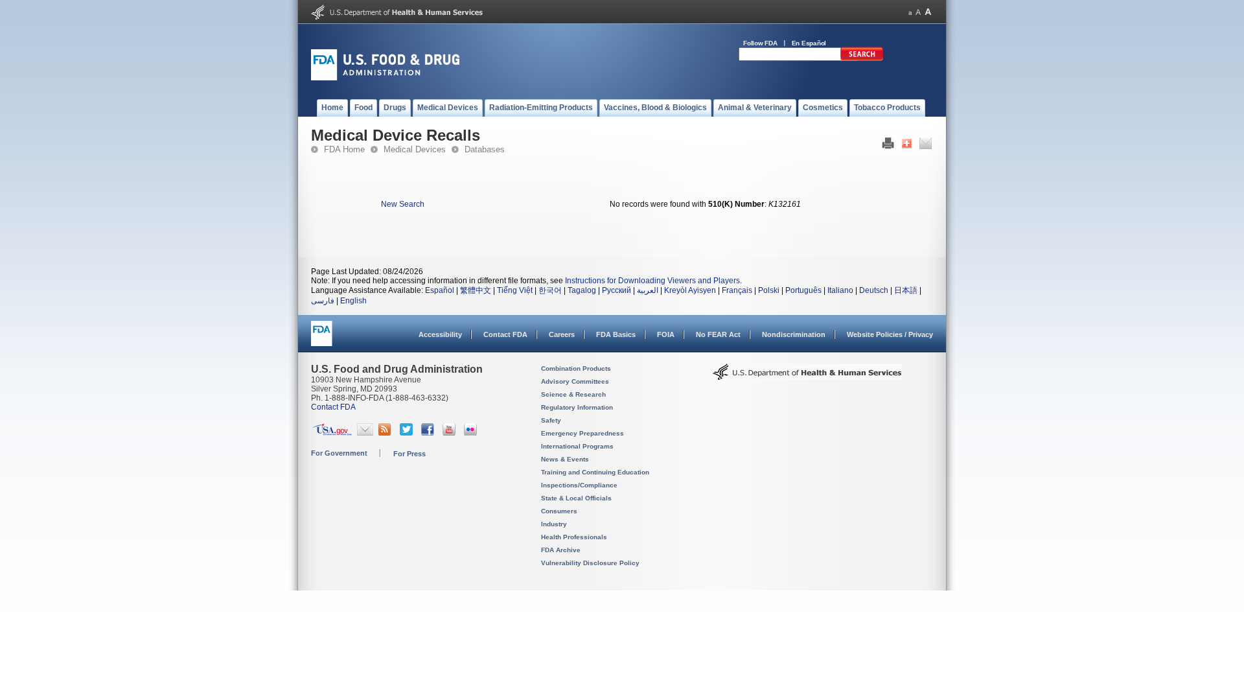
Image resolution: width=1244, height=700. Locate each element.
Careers (562, 334)
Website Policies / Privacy (890, 334)
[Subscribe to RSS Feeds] (386, 433)
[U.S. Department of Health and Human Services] (397, 16)
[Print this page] (888, 146)
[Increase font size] (928, 12)
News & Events (565, 459)
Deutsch (873, 290)
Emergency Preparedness (582, 433)
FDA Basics (616, 334)
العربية (647, 290)
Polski (768, 290)
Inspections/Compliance (579, 485)
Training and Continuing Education (595, 472)
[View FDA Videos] (451, 433)
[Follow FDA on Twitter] (408, 433)
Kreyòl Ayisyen (690, 290)
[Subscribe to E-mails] (365, 433)
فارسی (322, 300)
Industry (554, 524)
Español (439, 290)
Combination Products (576, 368)
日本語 (905, 290)
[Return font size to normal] (918, 12)
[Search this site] (861, 58)
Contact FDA (505, 334)
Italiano (840, 290)
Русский (616, 290)
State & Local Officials (576, 498)
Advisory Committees (575, 381)
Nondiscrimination (793, 334)
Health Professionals (574, 537)
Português (803, 290)
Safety (551, 420)
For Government (339, 453)
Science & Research (573, 394)
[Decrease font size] (910, 12)
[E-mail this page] (925, 146)
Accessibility (440, 334)
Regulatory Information (577, 407)
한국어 (550, 290)
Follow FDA (760, 43)
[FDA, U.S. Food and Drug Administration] (385, 77)
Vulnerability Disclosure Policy (590, 562)
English (353, 300)
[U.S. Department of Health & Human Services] (807, 376)
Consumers (559, 511)
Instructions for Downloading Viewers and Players (652, 280)
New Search (402, 204)
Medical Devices (415, 149)
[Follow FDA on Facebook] (429, 433)
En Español (809, 43)
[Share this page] (907, 146)
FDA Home (344, 149)
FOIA (665, 334)
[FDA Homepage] (321, 339)
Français (737, 290)
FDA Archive (561, 550)
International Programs (577, 446)
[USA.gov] (332, 433)
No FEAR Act (718, 334)
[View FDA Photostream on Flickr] (472, 433)
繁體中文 (475, 290)
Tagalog (582, 290)
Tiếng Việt (515, 290)
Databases (485, 149)
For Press (409, 454)
